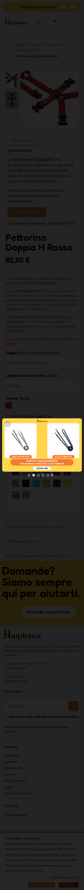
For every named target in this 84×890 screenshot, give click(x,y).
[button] (7, 423)
